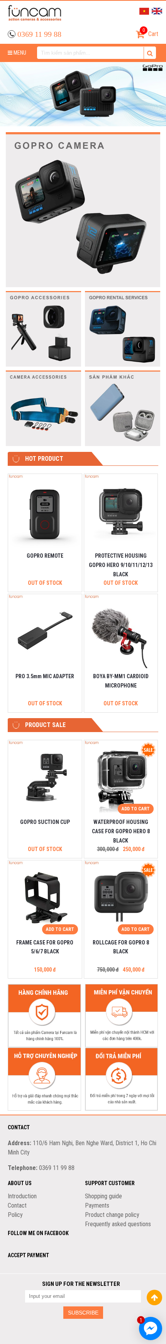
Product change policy (112, 1214)
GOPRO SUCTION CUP (45, 822)
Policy (15, 1214)
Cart (150, 32)
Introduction (22, 1196)
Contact (17, 1205)
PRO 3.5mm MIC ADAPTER (44, 676)
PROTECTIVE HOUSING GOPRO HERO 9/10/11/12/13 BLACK (120, 565)
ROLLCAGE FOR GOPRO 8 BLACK (121, 947)
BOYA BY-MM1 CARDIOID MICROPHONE (121, 681)
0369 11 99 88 (39, 34)
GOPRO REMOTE (45, 556)
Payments (97, 1205)
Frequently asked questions (118, 1224)
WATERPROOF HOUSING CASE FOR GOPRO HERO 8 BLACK (121, 831)
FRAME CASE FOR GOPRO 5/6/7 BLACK (44, 947)
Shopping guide (103, 1196)
